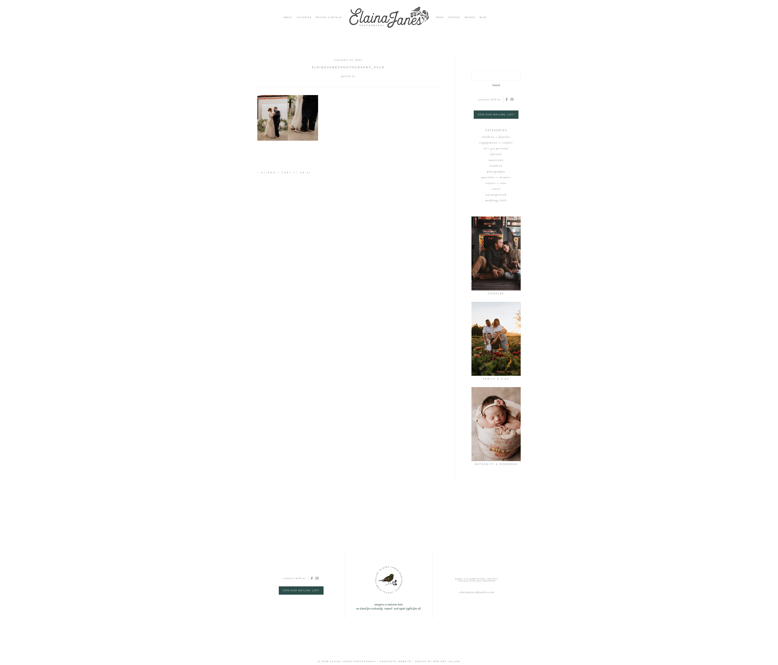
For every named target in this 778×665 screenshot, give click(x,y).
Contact (454, 17)
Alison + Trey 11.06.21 (286, 172)
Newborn (496, 165)
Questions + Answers (496, 177)
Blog (483, 17)
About (288, 17)
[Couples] (496, 253)
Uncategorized (496, 194)
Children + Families (496, 137)
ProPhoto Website (395, 661)
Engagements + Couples (496, 142)
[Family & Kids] (496, 339)
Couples (496, 293)
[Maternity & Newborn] (496, 424)
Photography (496, 171)
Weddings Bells (496, 200)
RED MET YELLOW (446, 661)
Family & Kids (496, 378)
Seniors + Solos (496, 183)
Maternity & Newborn (496, 464)
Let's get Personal (496, 148)
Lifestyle (496, 154)
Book (440, 17)
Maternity (496, 160)
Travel (496, 189)
